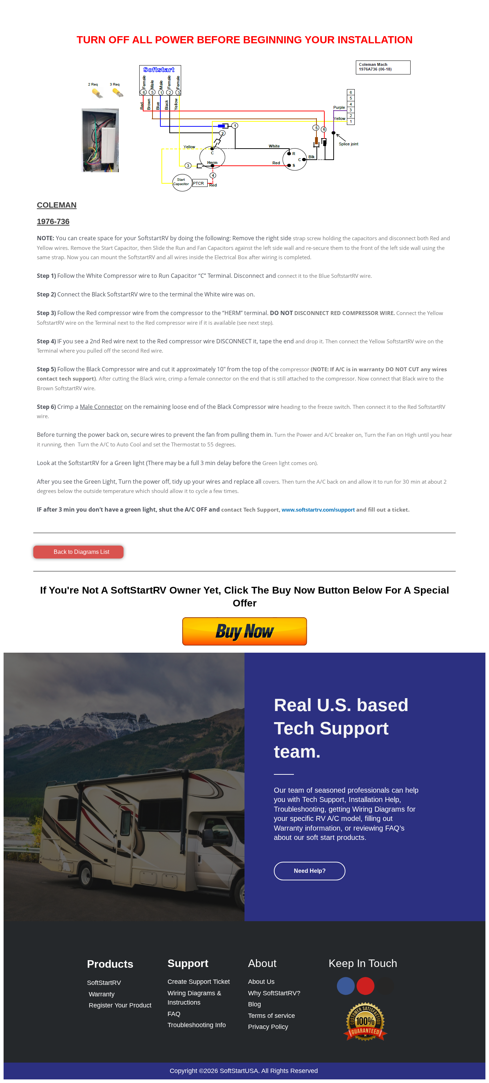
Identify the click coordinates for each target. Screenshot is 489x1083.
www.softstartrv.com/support (318, 510)
